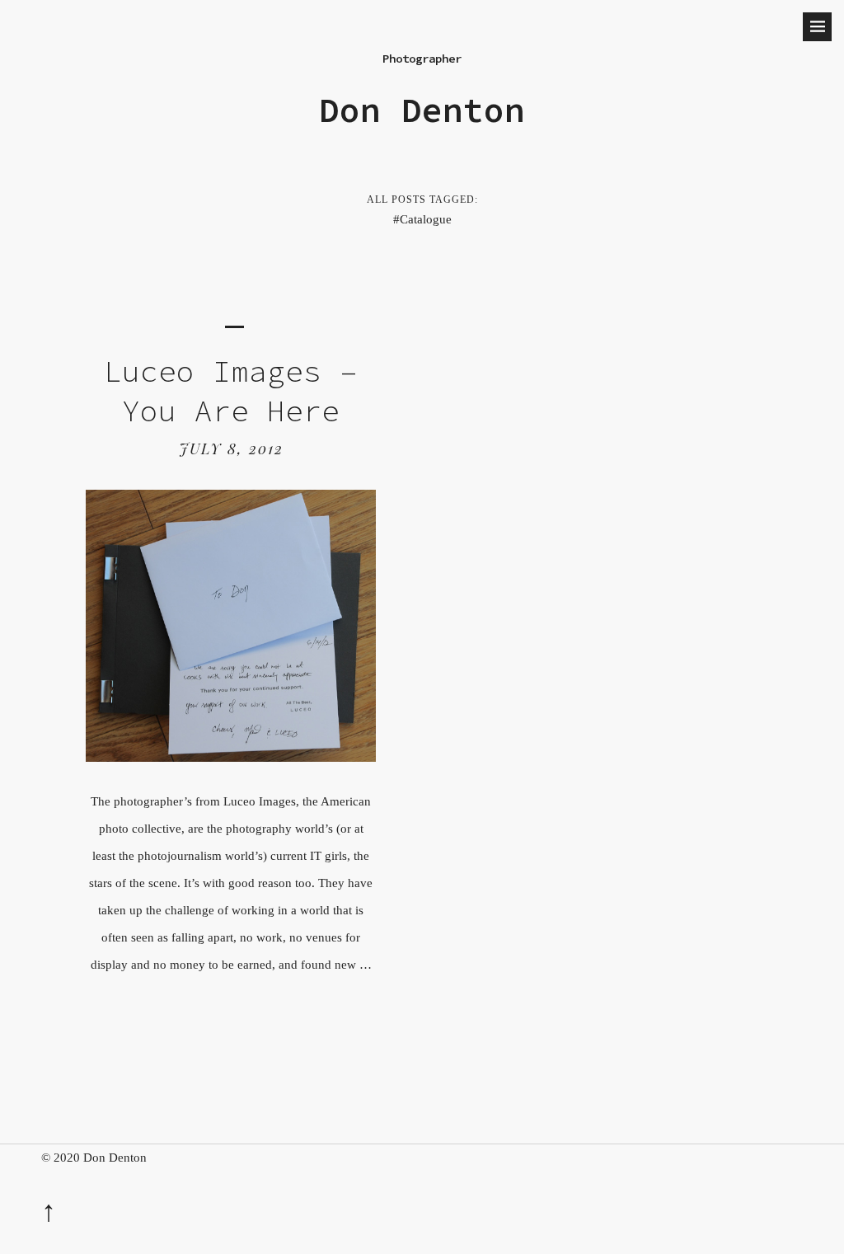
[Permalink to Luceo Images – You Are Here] (231, 757)
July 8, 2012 (231, 448)
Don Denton (422, 110)
